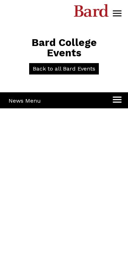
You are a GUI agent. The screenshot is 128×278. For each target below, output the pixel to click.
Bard (91, 12)
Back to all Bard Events (64, 68)
